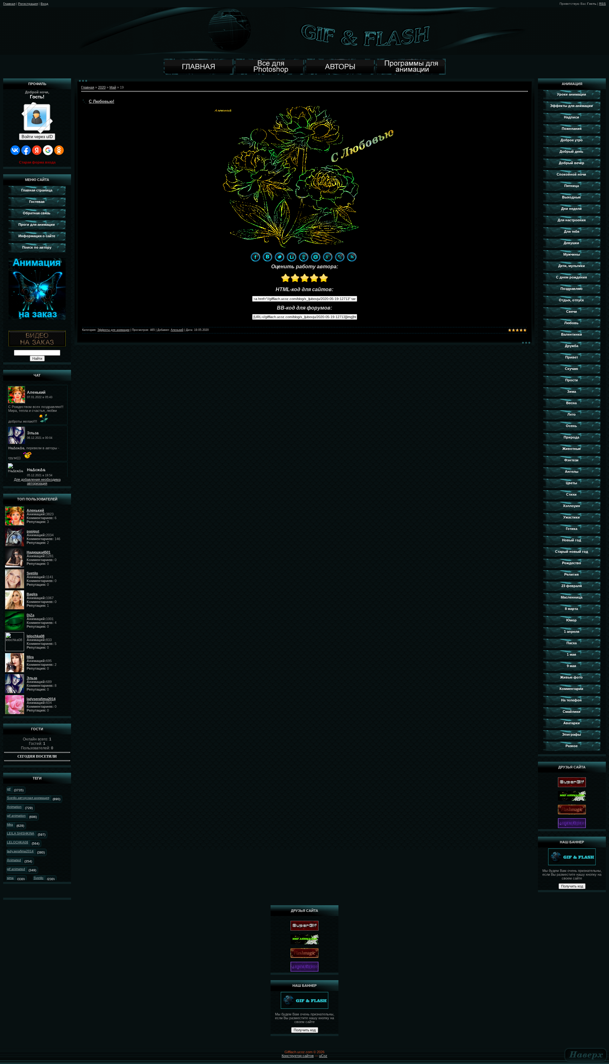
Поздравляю (571, 289)
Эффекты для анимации (113, 329)
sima (10, 878)
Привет (571, 357)
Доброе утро (571, 140)
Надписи (571, 117)
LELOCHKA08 (17, 842)
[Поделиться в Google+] (328, 257)
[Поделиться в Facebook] (255, 257)
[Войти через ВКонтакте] (15, 150)
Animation (14, 806)
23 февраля (571, 586)
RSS (602, 3)
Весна (571, 403)
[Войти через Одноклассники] (59, 150)
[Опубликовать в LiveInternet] (291, 257)
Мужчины (571, 254)
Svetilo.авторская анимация (28, 798)
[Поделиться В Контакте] (267, 257)
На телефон (571, 700)
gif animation (16, 815)
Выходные (571, 197)
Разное (572, 746)
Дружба (571, 346)
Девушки (571, 243)
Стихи (571, 494)
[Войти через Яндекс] (37, 150)
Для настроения (572, 220)
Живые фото (571, 677)
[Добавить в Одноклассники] (303, 257)
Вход (44, 3)
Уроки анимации (571, 94)
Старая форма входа (37, 162)
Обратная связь (36, 213)
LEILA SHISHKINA (20, 833)
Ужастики (571, 517)
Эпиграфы (571, 734)
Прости (571, 380)
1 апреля (571, 631)
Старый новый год (571, 551)
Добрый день (571, 151)
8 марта (571, 609)
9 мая (571, 666)
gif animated (16, 869)
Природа (571, 437)
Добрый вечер (571, 163)
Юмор (571, 620)
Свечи (571, 311)
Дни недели (571, 209)
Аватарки (571, 723)
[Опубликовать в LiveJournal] (340, 257)
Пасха (571, 643)
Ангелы (571, 471)
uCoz (323, 1056)
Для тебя (571, 231)
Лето (571, 414)
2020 (102, 87)
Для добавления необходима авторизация (37, 481)
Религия (571, 574)
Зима (571, 391)
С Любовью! (101, 101)
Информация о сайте (36, 236)
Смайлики (571, 711)
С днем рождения (571, 277)
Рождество (571, 563)
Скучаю (571, 369)
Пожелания (571, 128)
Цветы (571, 483)
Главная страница (36, 190)
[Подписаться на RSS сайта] (352, 257)
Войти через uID (37, 136)
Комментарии (571, 689)
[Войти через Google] (48, 150)
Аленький (177, 329)
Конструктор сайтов (298, 1056)
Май (112, 87)
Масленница (571, 597)
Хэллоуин (571, 506)
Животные (571, 449)
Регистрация (28, 3)
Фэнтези (571, 460)
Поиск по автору (36, 247)
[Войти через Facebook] (26, 150)
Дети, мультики (571, 266)
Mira (10, 824)
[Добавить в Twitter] (279, 257)
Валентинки (571, 334)
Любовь (571, 323)
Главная (9, 3)
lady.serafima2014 (20, 851)
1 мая (571, 654)
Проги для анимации (36, 224)
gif (8, 789)
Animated (14, 860)
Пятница (571, 186)
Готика (571, 529)
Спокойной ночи (571, 174)
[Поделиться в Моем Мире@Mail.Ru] (316, 257)
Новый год (571, 540)
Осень (571, 426)
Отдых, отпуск (571, 300)
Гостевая (36, 202)
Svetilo (38, 878)
